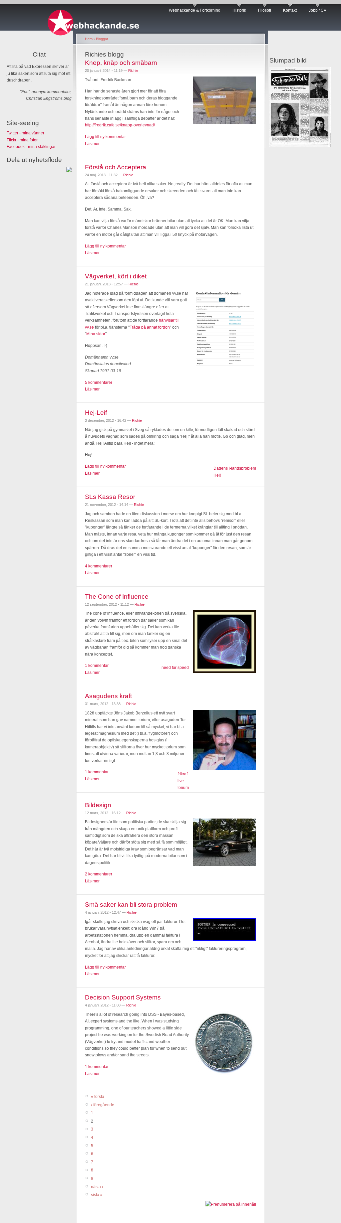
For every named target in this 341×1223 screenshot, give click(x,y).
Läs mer (92, 143)
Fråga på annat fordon (150, 327)
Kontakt (290, 10)
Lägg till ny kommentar (105, 136)
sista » (97, 1194)
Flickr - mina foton (23, 140)
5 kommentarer (98, 382)
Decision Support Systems (123, 997)
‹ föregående (102, 1105)
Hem (89, 39)
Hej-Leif (96, 412)
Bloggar (102, 39)
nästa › (97, 1186)
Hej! (217, 475)
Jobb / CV (317, 10)
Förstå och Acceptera (115, 167)
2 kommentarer (98, 874)
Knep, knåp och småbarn (121, 62)
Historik (239, 10)
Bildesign (98, 805)
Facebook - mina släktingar (31, 146)
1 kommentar (97, 665)
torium (183, 787)
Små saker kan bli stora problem (131, 904)
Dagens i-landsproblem (234, 468)
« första (97, 1096)
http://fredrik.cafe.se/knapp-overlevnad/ (120, 125)
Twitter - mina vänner (25, 133)
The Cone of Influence (117, 596)
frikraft (182, 774)
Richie (133, 71)
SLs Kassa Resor (110, 496)
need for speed (175, 667)
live (180, 781)
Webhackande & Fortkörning (194, 10)
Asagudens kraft (108, 695)
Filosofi (264, 10)
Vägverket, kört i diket (116, 276)
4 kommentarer (98, 566)
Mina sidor (95, 334)
